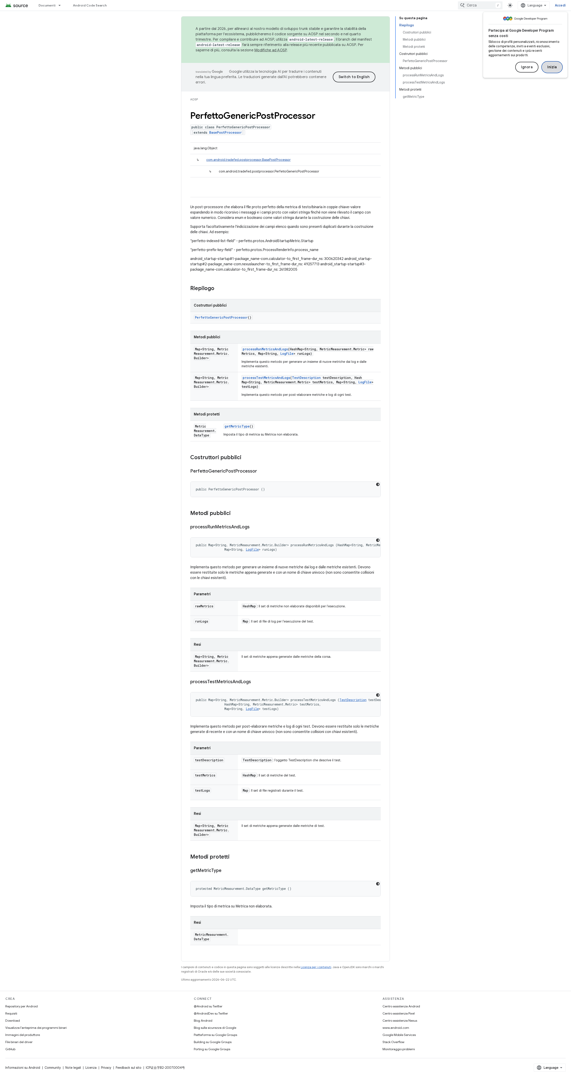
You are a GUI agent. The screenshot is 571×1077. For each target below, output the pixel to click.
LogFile (287, 353)
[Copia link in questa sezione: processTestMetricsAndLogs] (255, 682)
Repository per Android (21, 1006)
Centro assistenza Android (401, 1006)
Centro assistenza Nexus (400, 1021)
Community (53, 1067)
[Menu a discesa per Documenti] (62, 5)
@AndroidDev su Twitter (211, 1013)
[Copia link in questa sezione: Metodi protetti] (234, 857)
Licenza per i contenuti (316, 967)
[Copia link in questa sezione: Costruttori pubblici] (245, 458)
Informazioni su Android (22, 1067)
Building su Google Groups (213, 1042)
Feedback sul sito (128, 1067)
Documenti (47, 5)
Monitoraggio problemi (399, 1049)
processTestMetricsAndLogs (266, 378)
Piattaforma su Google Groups (215, 1035)
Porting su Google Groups (212, 1049)
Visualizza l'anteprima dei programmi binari (36, 1028)
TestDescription (306, 378)
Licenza (91, 1067)
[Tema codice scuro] (378, 484)
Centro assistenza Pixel (399, 1013)
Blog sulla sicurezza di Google (215, 1028)
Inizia (552, 67)
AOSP (194, 99)
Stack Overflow (393, 1042)
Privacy (106, 1067)
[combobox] (480, 5)
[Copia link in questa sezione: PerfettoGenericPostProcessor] (261, 471)
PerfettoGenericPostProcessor (221, 317)
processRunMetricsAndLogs (265, 349)
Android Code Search (90, 5)
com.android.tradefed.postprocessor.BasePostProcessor (248, 160)
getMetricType (237, 426)
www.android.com (396, 1028)
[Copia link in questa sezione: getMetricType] (225, 871)
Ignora (527, 67)
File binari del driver (19, 1042)
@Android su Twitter (208, 1006)
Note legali (73, 1067)
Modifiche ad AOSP (270, 50)
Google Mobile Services (399, 1035)
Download (12, 1021)
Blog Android (203, 1021)
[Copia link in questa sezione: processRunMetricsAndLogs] (254, 527)
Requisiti (11, 1013)
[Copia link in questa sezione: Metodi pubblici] (235, 513)
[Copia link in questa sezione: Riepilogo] (218, 288)
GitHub (10, 1049)
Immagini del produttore (22, 1035)
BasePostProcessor (225, 132)
